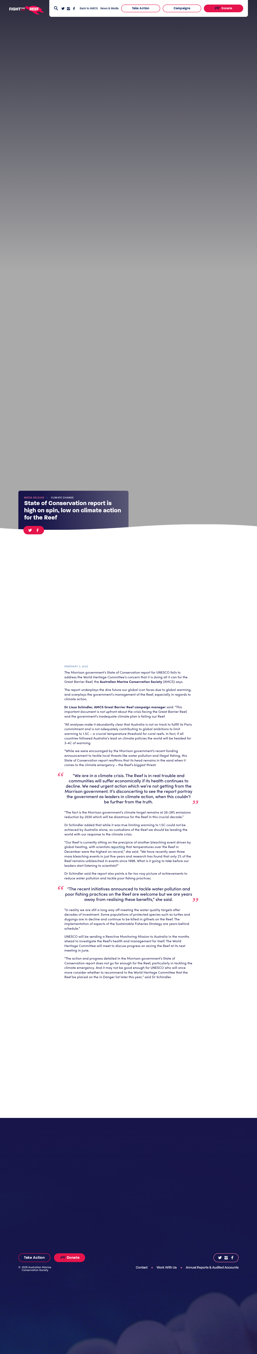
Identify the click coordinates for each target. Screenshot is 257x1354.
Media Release (34, 497)
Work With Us (167, 1267)
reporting (118, 846)
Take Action (140, 8)
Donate (226, 8)
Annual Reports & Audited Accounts (212, 1267)
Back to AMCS (89, 8)
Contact (142, 1267)
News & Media (109, 8)
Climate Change (62, 497)
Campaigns (182, 8)
